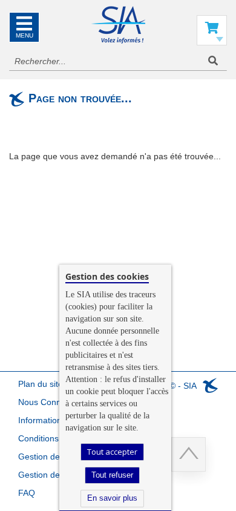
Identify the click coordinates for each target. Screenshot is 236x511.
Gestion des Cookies (57, 475)
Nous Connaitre (48, 402)
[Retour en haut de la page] (188, 454)
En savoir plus (112, 498)
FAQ (26, 493)
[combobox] (118, 61)
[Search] (213, 60)
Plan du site (40, 384)
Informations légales (57, 420)
